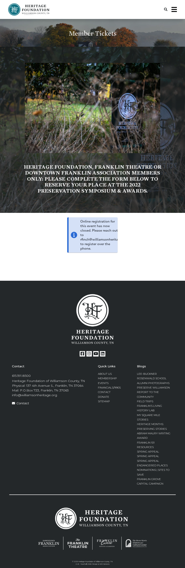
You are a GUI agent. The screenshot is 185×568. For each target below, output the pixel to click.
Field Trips (145, 401)
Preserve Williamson (153, 387)
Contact (22, 403)
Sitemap (104, 401)
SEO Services (104, 564)
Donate (103, 396)
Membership (107, 378)
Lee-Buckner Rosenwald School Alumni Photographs (153, 378)
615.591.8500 (21, 376)
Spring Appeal (148, 451)
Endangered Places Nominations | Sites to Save (153, 470)
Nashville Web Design (89, 564)
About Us (105, 373)
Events (103, 383)
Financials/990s (109, 387)
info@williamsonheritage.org (34, 395)
